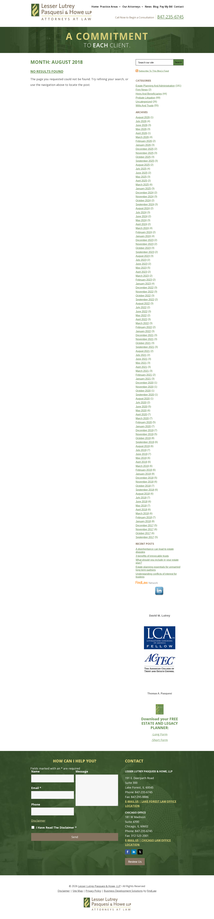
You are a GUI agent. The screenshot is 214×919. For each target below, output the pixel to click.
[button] (211, 896)
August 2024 (143, 208)
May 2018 (141, 505)
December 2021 (145, 335)
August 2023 (143, 256)
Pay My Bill (166, 6)
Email (36, 788)
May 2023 (141, 267)
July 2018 (141, 497)
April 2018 (141, 509)
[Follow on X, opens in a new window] (140, 851)
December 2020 (145, 382)
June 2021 (141, 359)
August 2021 (143, 351)
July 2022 (141, 307)
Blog (155, 6)
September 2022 (145, 299)
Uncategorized (144, 101)
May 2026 (141, 129)
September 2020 (145, 394)
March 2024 (142, 228)
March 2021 (142, 371)
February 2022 (144, 327)
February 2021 (144, 375)
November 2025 (145, 153)
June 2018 (141, 501)
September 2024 (145, 204)
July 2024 (141, 212)
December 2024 (145, 192)
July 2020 (141, 402)
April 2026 (141, 133)
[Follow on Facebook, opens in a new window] (127, 851)
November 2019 (145, 434)
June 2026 (141, 125)
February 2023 (144, 279)
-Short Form (159, 740)
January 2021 (143, 378)
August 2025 (143, 164)
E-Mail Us (132, 801)
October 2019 (143, 438)
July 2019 (141, 450)
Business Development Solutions (123, 891)
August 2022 (143, 303)
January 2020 (143, 426)
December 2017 (145, 525)
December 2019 (145, 430)
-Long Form (159, 734)
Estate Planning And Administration (155, 85)
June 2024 (141, 216)
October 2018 (143, 485)
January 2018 (143, 521)
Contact (179, 6)
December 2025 (145, 149)
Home (95, 6)
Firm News (142, 89)
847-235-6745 (170, 17)
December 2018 (145, 477)
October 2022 (143, 295)
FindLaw (151, 891)
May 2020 (141, 410)
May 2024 (141, 220)
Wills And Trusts (145, 105)
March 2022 (142, 323)
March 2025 (142, 184)
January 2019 (143, 474)
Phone (35, 804)
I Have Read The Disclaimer (56, 827)
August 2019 (143, 446)
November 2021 (145, 339)
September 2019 (145, 442)
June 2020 (141, 406)
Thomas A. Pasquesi (159, 693)
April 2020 (141, 414)
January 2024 (143, 236)
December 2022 (145, 287)
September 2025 (145, 161)
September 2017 (145, 537)
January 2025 (143, 188)
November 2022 (145, 291)
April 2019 (141, 462)
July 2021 (141, 355)
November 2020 (145, 386)
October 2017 (143, 533)
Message (82, 771)
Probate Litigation (145, 97)
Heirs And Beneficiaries (149, 93)
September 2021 (145, 347)
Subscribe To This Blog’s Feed (154, 71)
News (148, 6)
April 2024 (141, 224)
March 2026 (142, 137)
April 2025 (141, 180)
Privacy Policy (93, 891)
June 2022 (141, 311)
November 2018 (145, 481)
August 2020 (143, 398)
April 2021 (141, 367)
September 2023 (145, 252)
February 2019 (144, 470)
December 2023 (145, 240)
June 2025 (141, 173)
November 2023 (145, 244)
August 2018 (143, 493)
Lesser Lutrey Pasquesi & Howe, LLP (99, 886)
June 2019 (141, 454)
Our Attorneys (131, 6)
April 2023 (141, 272)
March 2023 (142, 275)
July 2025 (141, 168)
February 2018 (144, 517)
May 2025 (141, 176)
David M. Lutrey (159, 615)
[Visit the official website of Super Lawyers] (147, 622)
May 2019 (141, 458)
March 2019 (142, 466)
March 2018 (142, 513)
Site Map (78, 891)
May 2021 (141, 363)
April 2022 (141, 319)
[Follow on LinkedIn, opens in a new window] (133, 851)
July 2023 (141, 260)
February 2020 (144, 422)
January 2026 (143, 145)
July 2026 (141, 121)
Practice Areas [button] (109, 6)
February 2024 (144, 232)
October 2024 (143, 200)
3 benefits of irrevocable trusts (152, 556)
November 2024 (145, 196)
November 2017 (145, 529)
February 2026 (144, 141)
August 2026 (143, 117)
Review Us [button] (135, 862)
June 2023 (141, 264)
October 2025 (143, 157)
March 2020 (142, 418)
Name (35, 771)
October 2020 (143, 390)
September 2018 (145, 489)
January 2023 (143, 283)
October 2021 (143, 343)
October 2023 (143, 248)
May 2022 (141, 315)
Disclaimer (38, 820)
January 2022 (143, 331)
